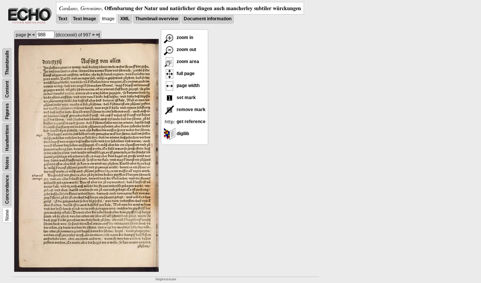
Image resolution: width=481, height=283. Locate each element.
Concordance (7, 189)
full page (185, 73)
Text (62, 18)
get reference (190, 121)
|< (29, 35)
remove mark (190, 109)
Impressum (166, 279)
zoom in (184, 37)
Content (7, 89)
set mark (185, 97)
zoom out (185, 49)
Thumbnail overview (156, 18)
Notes (7, 163)
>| (98, 35)
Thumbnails (7, 62)
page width (187, 85)
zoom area (187, 61)
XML (125, 18)
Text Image (84, 18)
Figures (7, 111)
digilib (182, 133)
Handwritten (7, 138)
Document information (207, 18)
